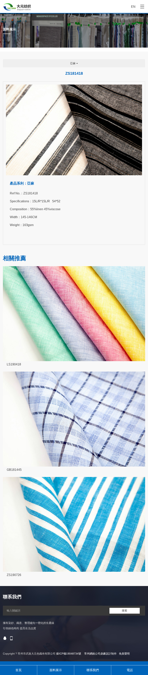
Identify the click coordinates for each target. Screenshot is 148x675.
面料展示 (56, 670)
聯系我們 (93, 670)
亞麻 (73, 63)
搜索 (124, 610)
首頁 (18, 670)
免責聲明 (124, 653)
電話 (130, 670)
